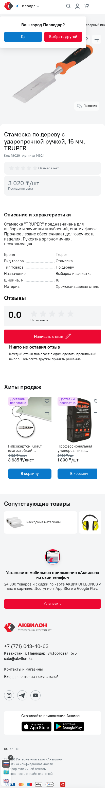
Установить (52, 603)
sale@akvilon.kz (18, 659)
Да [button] (23, 36)
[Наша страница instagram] (9, 695)
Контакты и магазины (23, 669)
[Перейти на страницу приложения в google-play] (69, 727)
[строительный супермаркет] (8, 6)
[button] (96, 39)
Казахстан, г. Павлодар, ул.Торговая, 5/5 (40, 653)
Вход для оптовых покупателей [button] (31, 677)
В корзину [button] (29, 473)
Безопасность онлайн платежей (28, 774)
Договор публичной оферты (25, 769)
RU (6, 749)
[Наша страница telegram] (22, 695)
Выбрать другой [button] (63, 36)
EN (16, 749)
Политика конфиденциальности (28, 764)
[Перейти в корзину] (86, 6)
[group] (23, 168)
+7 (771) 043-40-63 (26, 646)
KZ (11, 749)
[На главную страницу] (28, 627)
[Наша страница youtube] (35, 695)
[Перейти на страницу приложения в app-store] (36, 727)
